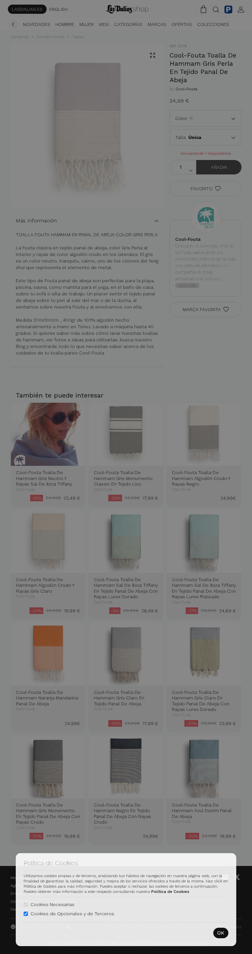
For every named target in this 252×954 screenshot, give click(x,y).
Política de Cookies (170, 891)
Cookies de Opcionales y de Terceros (72, 913)
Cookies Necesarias (52, 904)
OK (220, 933)
